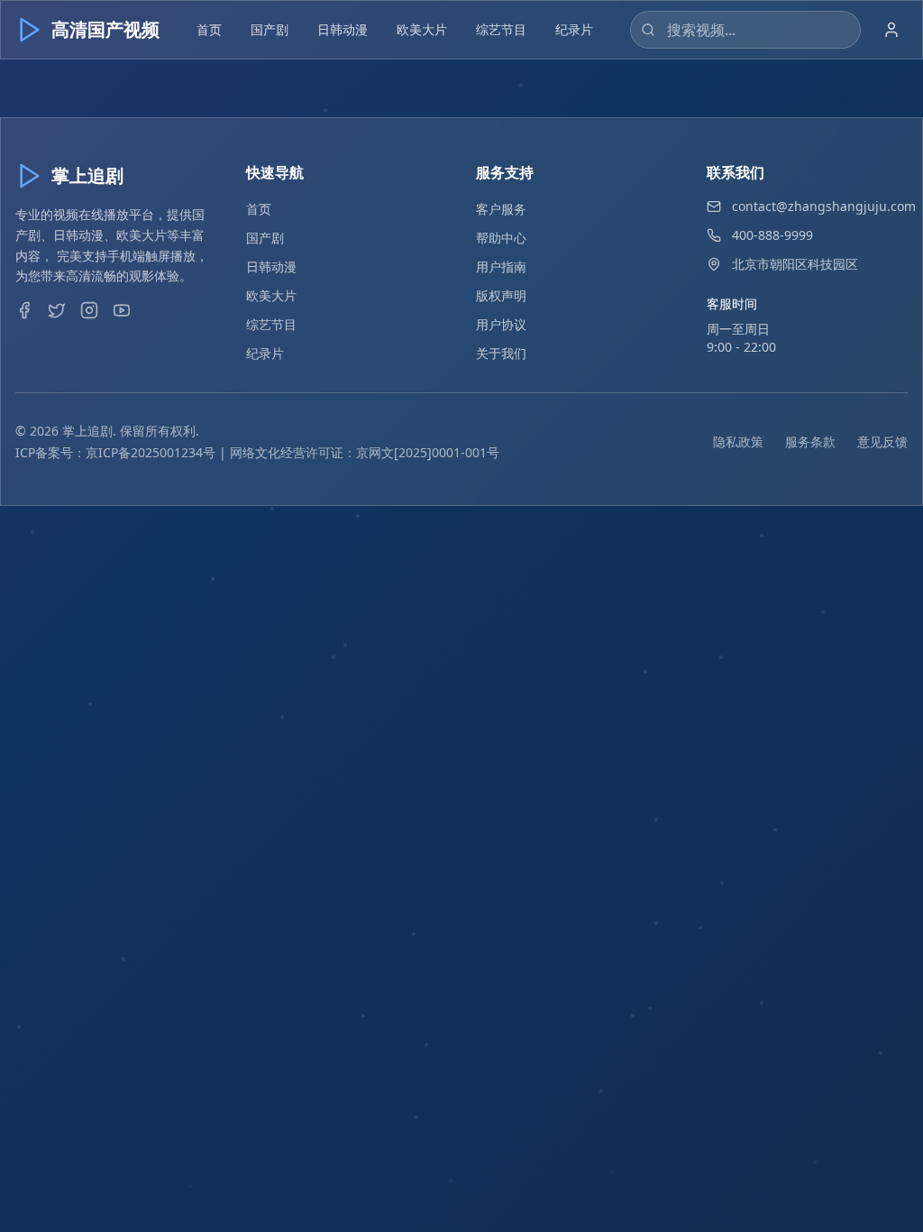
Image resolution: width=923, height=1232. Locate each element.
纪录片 (574, 29)
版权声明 (501, 295)
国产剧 (269, 29)
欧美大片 (422, 29)
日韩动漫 (342, 29)
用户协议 (501, 324)
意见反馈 (882, 441)
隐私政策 (738, 441)
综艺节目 (501, 29)
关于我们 (501, 353)
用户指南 (501, 266)
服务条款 (810, 441)
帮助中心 (501, 237)
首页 (209, 29)
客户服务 (501, 208)
